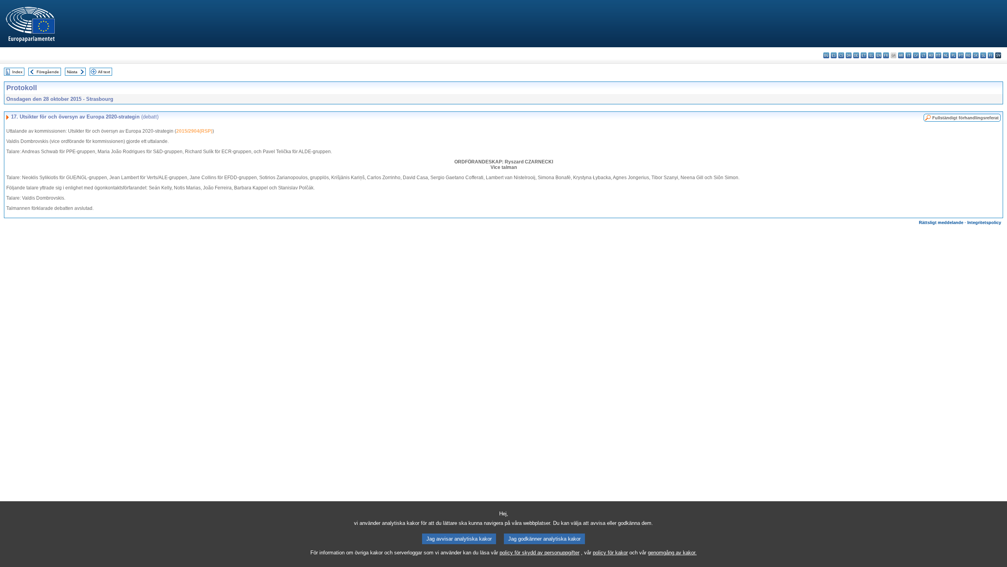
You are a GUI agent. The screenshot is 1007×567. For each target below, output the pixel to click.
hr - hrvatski (901, 55)
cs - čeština (841, 55)
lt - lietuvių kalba (923, 55)
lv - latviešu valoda (916, 55)
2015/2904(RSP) (194, 131)
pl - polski (953, 55)
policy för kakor (610, 553)
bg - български (826, 55)
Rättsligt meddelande (941, 222)
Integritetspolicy (984, 222)
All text (104, 72)
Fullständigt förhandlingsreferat (965, 117)
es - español (834, 55)
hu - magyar (931, 55)
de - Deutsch (856, 55)
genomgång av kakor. (672, 553)
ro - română (968, 55)
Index (17, 72)
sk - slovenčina (976, 55)
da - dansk (849, 55)
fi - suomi (991, 55)
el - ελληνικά (871, 55)
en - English (879, 55)
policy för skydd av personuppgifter (539, 553)
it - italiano (908, 55)
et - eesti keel (864, 55)
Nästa (72, 72)
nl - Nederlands (946, 55)
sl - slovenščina (983, 55)
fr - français (886, 55)
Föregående (48, 72)
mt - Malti (938, 55)
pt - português (961, 55)
